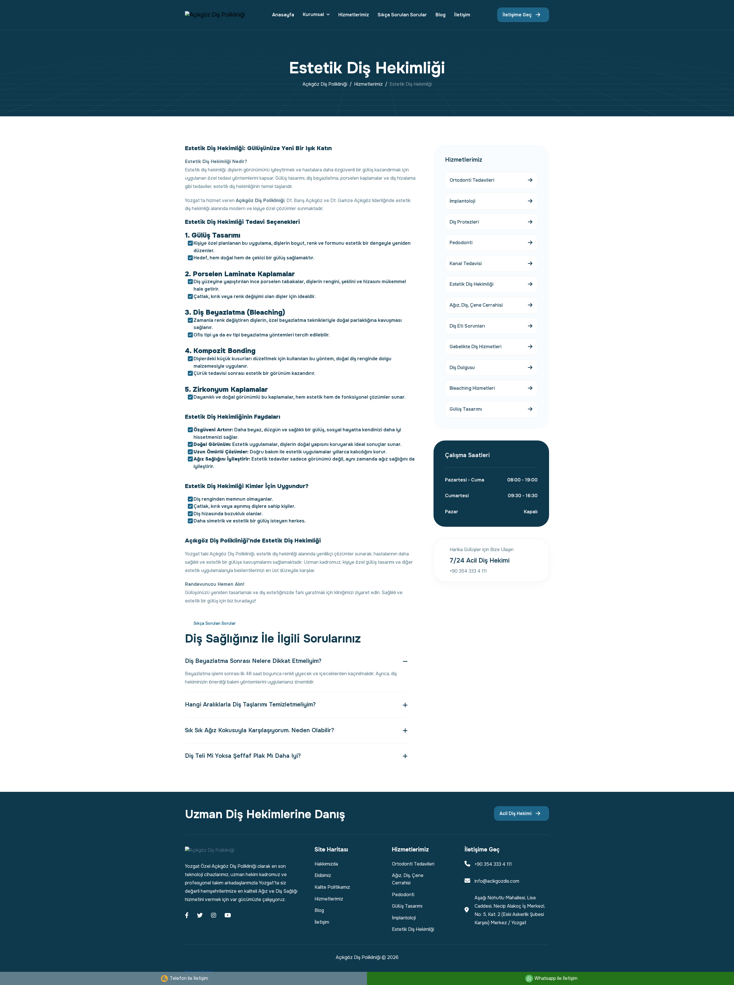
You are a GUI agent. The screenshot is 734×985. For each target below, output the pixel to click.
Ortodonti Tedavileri (472, 180)
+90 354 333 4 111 (493, 864)
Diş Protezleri (464, 222)
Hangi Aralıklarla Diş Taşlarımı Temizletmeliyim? (250, 704)
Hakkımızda (326, 864)
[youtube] (228, 916)
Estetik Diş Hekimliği (471, 284)
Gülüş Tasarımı (466, 409)
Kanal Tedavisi (466, 264)
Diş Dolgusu (462, 368)
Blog (441, 15)
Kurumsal (313, 14)
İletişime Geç (517, 15)
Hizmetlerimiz (353, 15)
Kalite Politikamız (332, 887)
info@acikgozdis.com (497, 881)
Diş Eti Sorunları (467, 326)
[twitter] (200, 916)
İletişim (462, 15)
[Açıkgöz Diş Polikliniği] (215, 15)
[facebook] (187, 916)
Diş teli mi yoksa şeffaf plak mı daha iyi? (243, 755)
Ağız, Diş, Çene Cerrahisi (476, 305)
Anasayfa (283, 15)
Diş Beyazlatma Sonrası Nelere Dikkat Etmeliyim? (253, 661)
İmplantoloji (462, 201)
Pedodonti (461, 243)
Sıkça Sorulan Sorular (402, 15)
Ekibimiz (323, 875)
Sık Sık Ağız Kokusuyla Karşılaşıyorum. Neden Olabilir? (259, 730)
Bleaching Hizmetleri (472, 388)
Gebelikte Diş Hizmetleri (475, 347)
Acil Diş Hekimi (515, 813)
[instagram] (213, 916)
